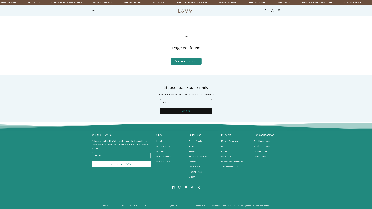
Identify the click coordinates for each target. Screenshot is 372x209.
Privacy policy (214, 206)
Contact (225, 151)
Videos (192, 177)
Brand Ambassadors (198, 157)
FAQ (223, 146)
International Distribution (232, 162)
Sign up (186, 111)
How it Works (194, 167)
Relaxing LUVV (163, 162)
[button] (266, 11)
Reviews (192, 162)
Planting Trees (195, 172)
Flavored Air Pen (261, 151)
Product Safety (195, 141)
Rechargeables (163, 146)
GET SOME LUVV (121, 164)
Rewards (193, 151)
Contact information (261, 206)
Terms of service (228, 206)
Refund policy (200, 206)
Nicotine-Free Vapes (262, 146)
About (191, 146)
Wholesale (226, 157)
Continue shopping (186, 61)
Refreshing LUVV (163, 157)
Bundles (160, 151)
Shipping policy (244, 206)
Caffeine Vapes (260, 157)
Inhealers (160, 141)
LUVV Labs (113, 206)
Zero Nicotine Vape (262, 141)
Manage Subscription (230, 141)
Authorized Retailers (230, 167)
